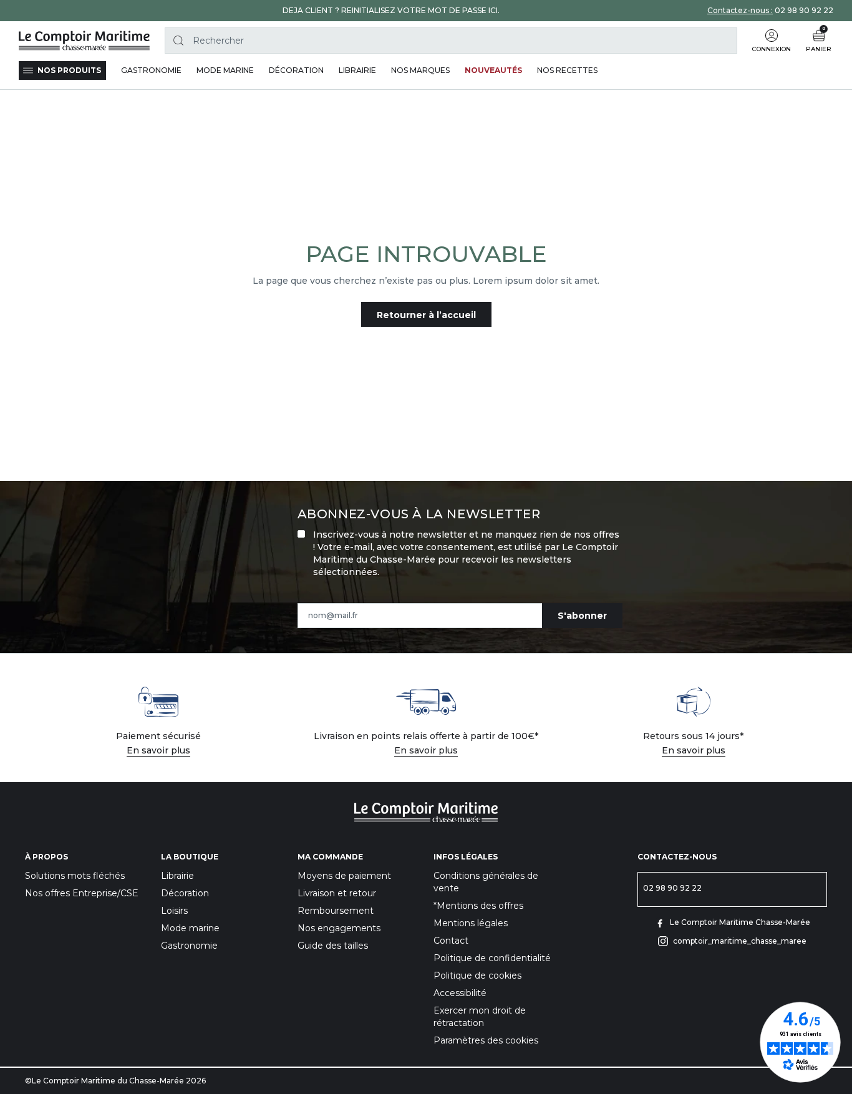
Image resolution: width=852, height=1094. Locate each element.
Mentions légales (470, 923)
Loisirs (174, 910)
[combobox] (451, 40)
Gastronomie (189, 945)
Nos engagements (339, 928)
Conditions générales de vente (485, 882)
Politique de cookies (477, 975)
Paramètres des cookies (485, 1040)
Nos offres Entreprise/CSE (81, 893)
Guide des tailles (333, 945)
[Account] (771, 35)
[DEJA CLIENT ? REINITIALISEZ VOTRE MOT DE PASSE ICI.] (391, 10)
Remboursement (336, 910)
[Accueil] (84, 41)
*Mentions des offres (478, 905)
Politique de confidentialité (492, 958)
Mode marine (190, 928)
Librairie (177, 875)
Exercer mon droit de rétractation (479, 1017)
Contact (450, 940)
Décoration (185, 893)
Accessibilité (460, 993)
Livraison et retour (337, 893)
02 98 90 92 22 (804, 10)
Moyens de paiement (344, 875)
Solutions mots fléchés (75, 875)
